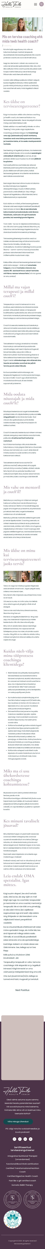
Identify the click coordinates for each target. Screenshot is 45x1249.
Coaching (7, 46)
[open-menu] (35, 5)
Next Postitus (22, 990)
